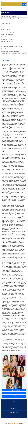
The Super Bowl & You (5, 23)
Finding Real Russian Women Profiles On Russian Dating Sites (13, 18)
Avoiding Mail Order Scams (14, 390)
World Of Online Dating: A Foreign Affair (9, 56)
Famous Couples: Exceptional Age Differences (10, 51)
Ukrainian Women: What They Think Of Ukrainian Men (12, 46)
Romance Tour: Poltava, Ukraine (7, 36)
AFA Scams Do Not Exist (14, 396)
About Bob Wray (14, 405)
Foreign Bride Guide (14, 423)
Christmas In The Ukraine (6, 29)
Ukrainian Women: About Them (7, 44)
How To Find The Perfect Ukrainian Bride (9, 21)
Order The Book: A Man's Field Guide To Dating (10, 16)
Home (14, 401)
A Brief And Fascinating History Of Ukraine (9, 32)
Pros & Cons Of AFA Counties (7, 41)
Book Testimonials (14, 412)
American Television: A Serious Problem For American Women (13, 53)
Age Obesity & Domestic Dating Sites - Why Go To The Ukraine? (12, 26)
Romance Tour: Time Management (8, 34)
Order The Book (14, 416)
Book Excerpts (14, 408)
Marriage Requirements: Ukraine (7, 48)
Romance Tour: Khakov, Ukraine (7, 39)
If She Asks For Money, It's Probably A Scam (14, 393)
